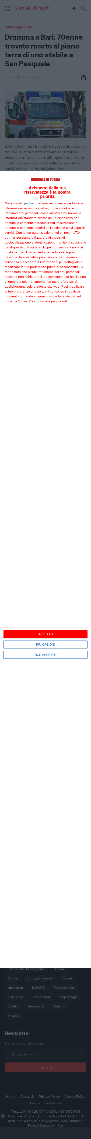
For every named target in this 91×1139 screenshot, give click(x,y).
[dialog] (45, 569)
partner (29, 203)
